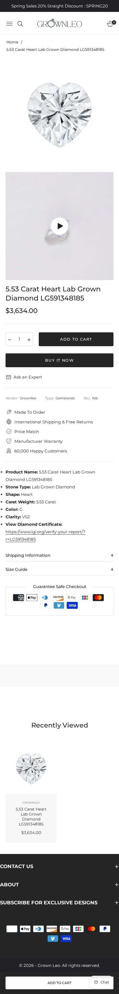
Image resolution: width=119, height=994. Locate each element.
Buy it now (59, 360)
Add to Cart (59, 983)
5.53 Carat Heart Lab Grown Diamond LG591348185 (31, 817)
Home (12, 42)
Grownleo (31, 802)
